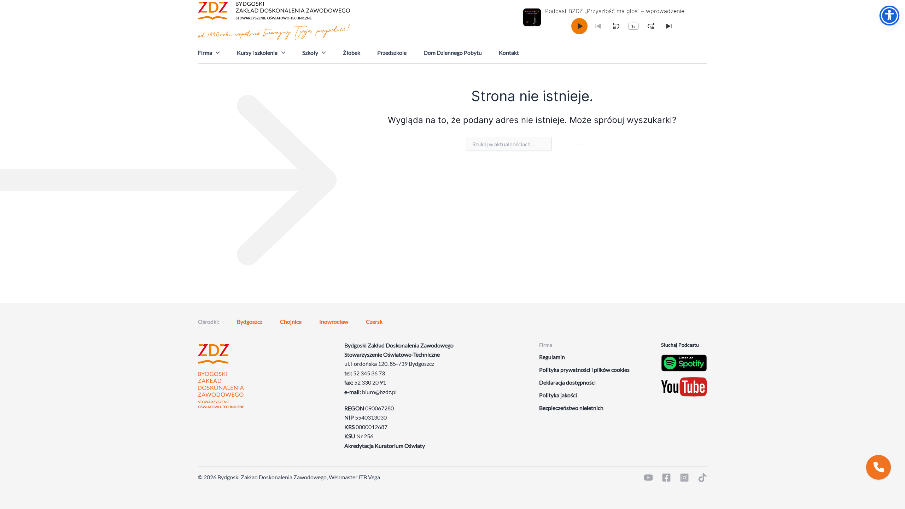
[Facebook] (666, 477)
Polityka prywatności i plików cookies (584, 369)
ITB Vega (369, 477)
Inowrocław (333, 321)
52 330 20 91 (370, 382)
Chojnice (291, 321)
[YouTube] (648, 477)
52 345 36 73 (369, 373)
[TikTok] (702, 477)
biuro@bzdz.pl (379, 391)
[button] (216, 52)
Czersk (374, 321)
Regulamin (552, 356)
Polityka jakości (558, 395)
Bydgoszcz (249, 321)
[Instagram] (684, 477)
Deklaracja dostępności (567, 382)
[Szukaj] (579, 140)
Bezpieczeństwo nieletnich (571, 407)
